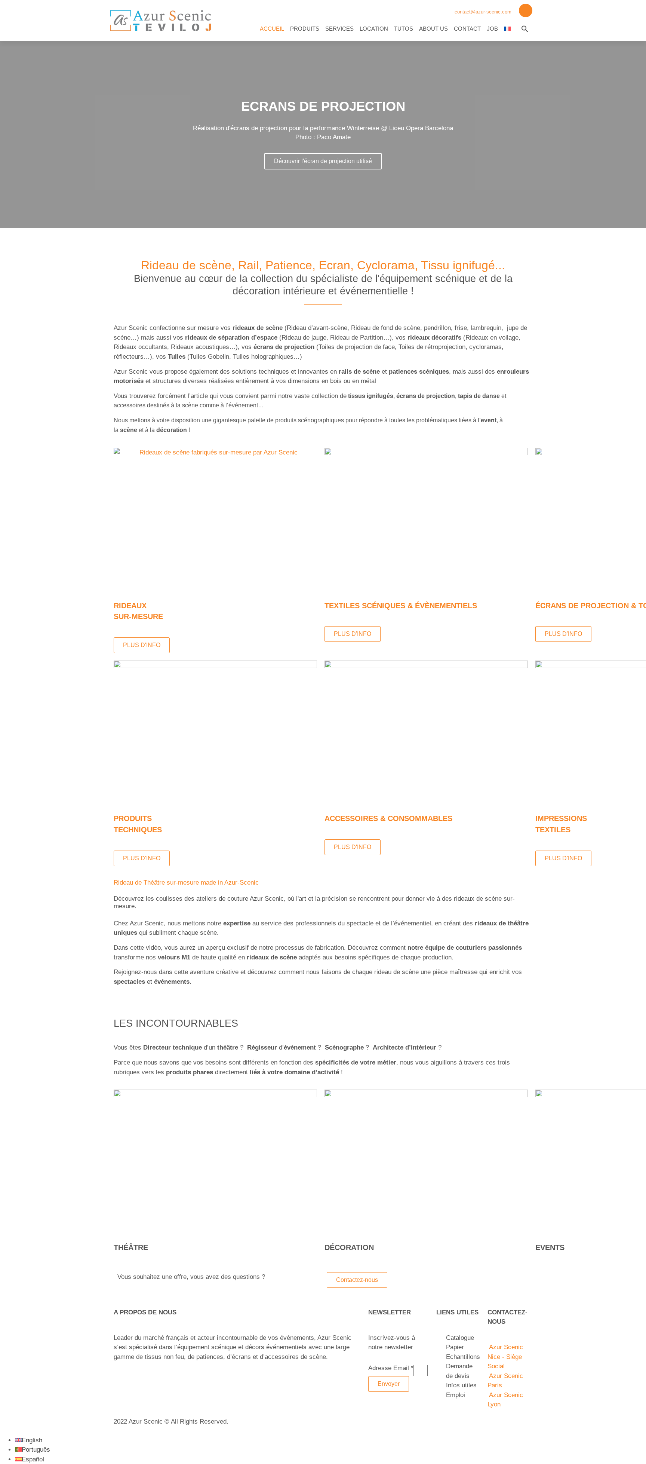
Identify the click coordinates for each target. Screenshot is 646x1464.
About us (433, 28)
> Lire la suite (133, 1371)
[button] (525, 28)
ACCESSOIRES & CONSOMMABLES (388, 818)
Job (492, 28)
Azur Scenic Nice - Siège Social (505, 1357)
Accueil (272, 28)
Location (374, 28)
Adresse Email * (390, 1368)
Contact (467, 28)
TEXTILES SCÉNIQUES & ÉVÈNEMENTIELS (400, 605)
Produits (304, 28)
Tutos (403, 28)
